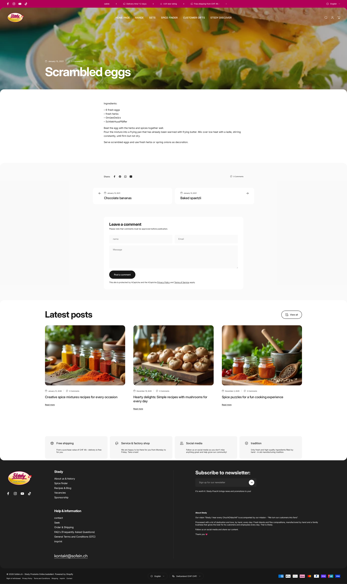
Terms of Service (181, 282)
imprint (58, 541)
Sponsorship (61, 497)
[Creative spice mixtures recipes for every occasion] (85, 355)
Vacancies (60, 492)
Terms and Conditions (42, 578)
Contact (69, 578)
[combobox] (333, 4)
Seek (57, 522)
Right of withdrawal (14, 578)
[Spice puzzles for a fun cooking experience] (262, 355)
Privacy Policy (163, 282)
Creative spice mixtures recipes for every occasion (81, 397)
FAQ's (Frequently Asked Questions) (74, 532)
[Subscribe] (251, 482)
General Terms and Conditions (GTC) (74, 536)
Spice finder (61, 483)
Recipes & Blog (62, 488)
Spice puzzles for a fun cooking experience (252, 397)
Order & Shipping (64, 527)
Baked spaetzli (190, 198)
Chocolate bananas (118, 198)
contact (58, 517)
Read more (50, 405)
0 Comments (77, 61)
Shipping (55, 578)
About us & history (64, 478)
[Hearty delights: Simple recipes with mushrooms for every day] (173, 355)
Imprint (62, 578)
